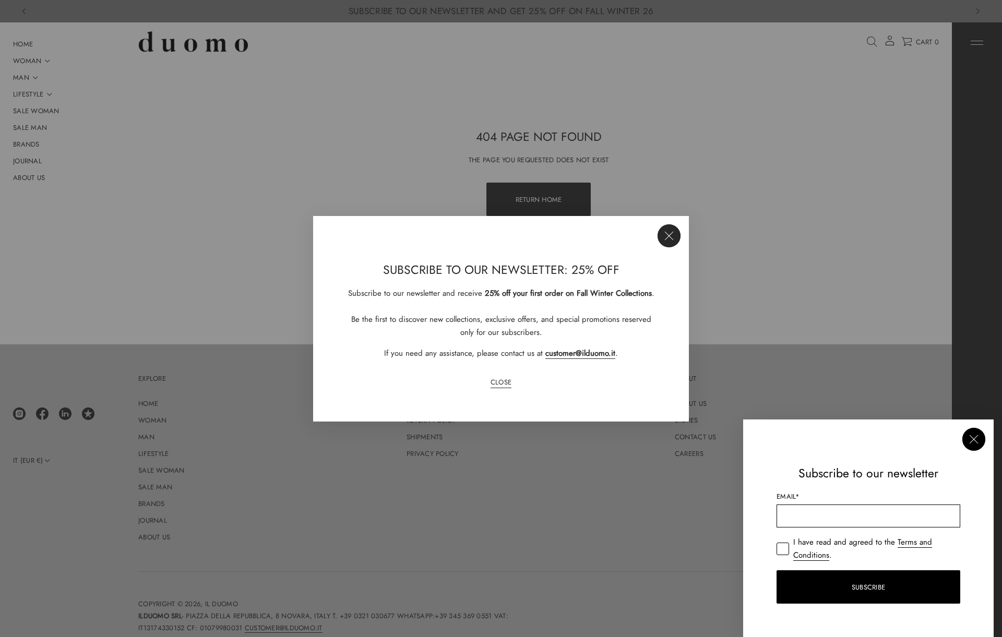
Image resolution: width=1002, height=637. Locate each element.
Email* (788, 496)
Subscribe (868, 587)
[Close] (669, 235)
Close (501, 382)
